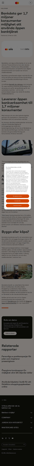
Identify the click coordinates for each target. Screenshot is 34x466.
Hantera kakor (17, 205)
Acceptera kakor (17, 196)
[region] (17, 186)
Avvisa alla (17, 200)
